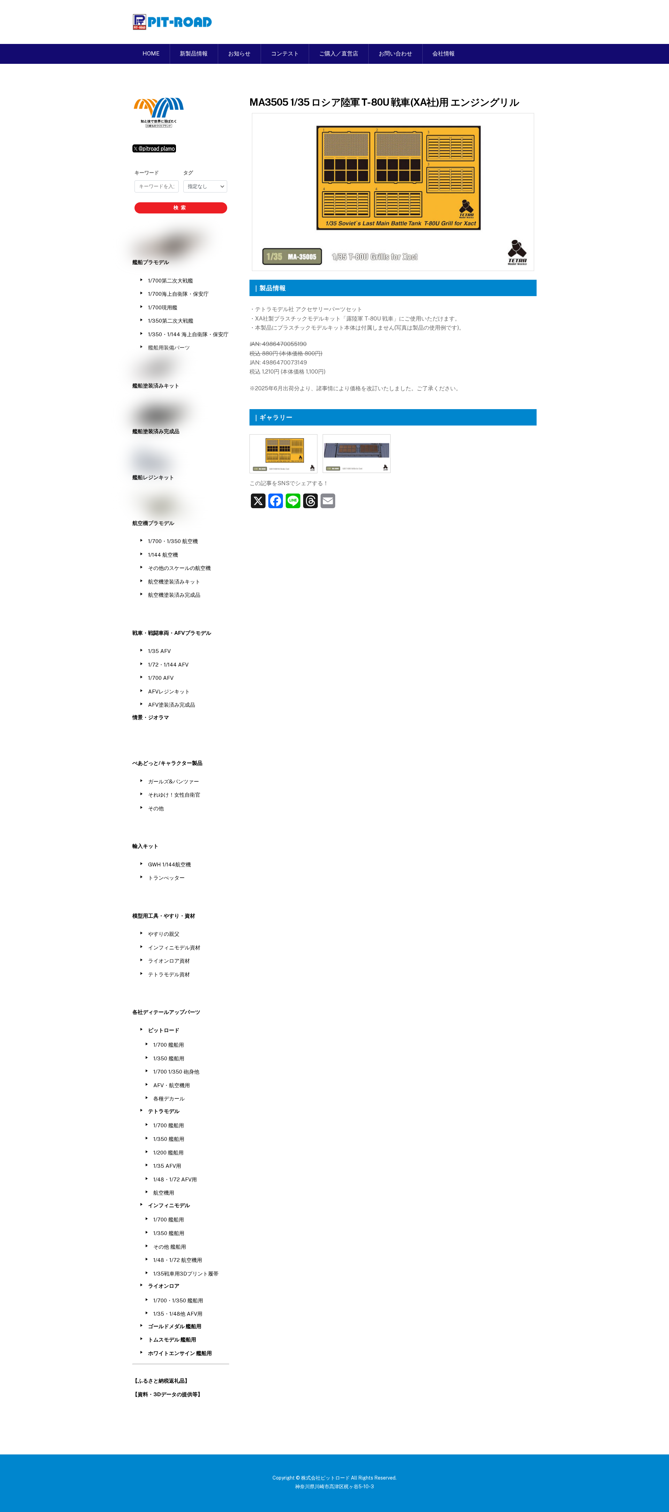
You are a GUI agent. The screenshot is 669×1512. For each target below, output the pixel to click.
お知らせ (239, 53)
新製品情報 (194, 53)
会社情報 (443, 53)
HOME (151, 53)
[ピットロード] (172, 26)
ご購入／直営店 (338, 53)
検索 (181, 207)
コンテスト (285, 53)
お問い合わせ (395, 53)
